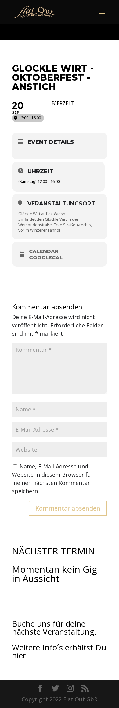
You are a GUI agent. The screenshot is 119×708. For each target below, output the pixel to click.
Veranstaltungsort (61, 203)
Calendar (44, 251)
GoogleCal (46, 258)
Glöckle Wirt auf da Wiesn (41, 213)
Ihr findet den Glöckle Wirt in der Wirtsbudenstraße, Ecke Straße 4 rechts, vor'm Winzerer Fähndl (55, 224)
